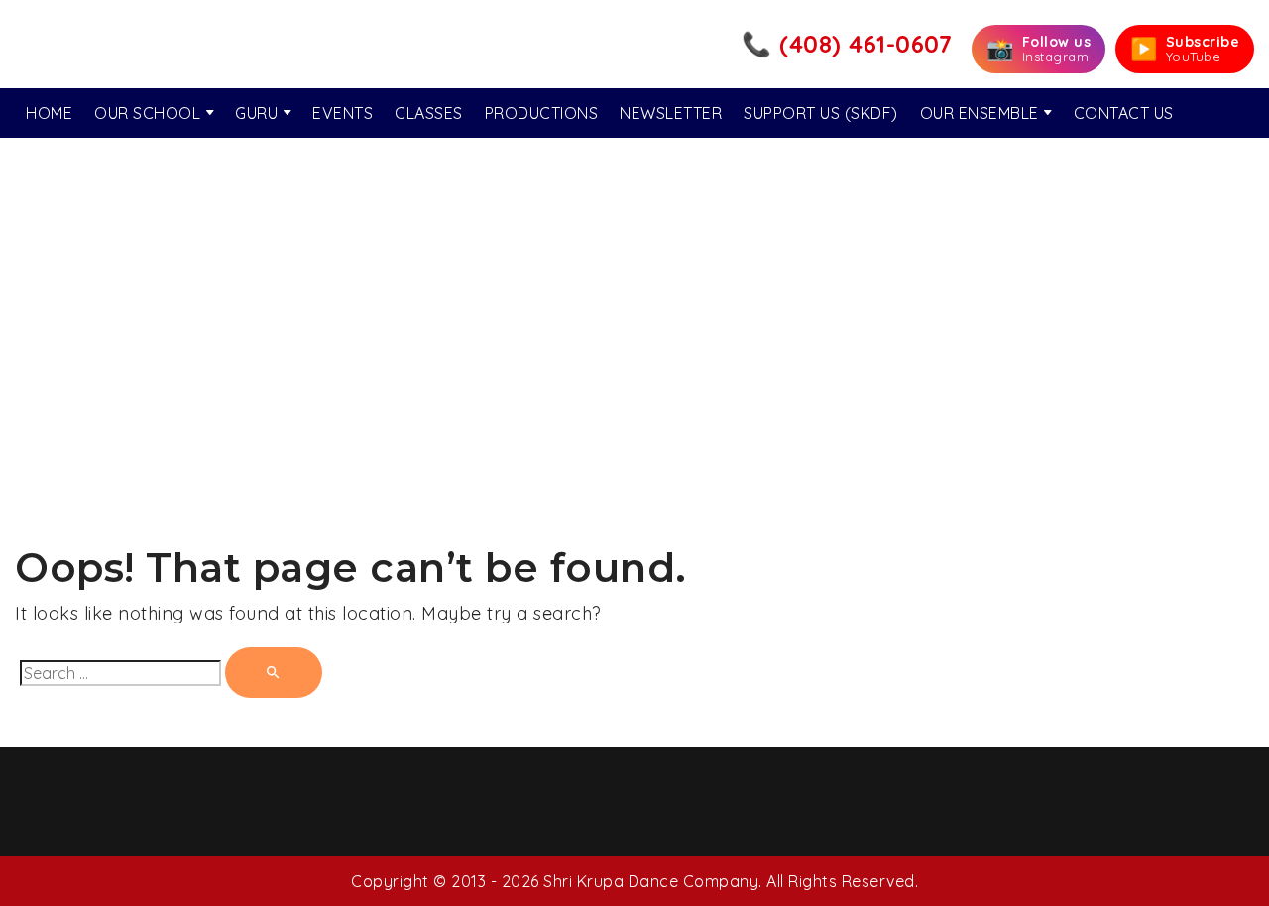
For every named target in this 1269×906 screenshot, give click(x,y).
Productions (542, 113)
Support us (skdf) (821, 113)
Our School (147, 113)
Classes (429, 113)
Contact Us (1124, 113)
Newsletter (671, 113)
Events (342, 113)
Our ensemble (979, 113)
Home (49, 113)
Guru (256, 113)
